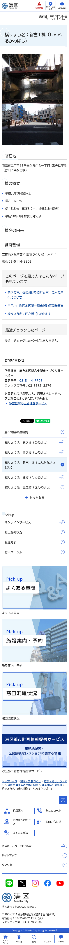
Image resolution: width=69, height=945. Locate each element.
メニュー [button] (47, 942)
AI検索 (61, 941)
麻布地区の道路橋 (52, 785)
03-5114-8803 (31, 380)
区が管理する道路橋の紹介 (23, 785)
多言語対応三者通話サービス (28, 403)
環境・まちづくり (30, 781)
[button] (39, 5)
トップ (5, 942)
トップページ (9, 781)
